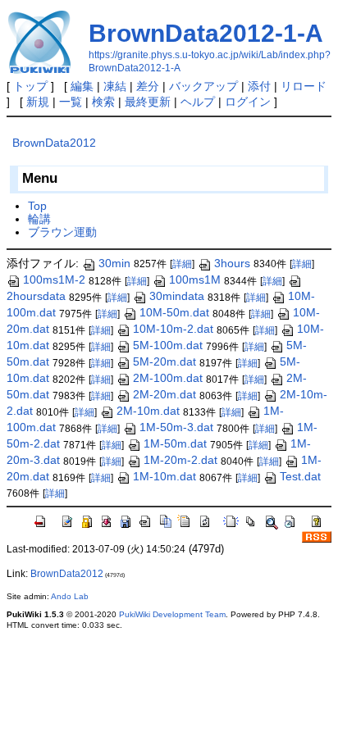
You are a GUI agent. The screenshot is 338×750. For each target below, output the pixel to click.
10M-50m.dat (174, 312)
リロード (304, 86)
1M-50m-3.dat (176, 427)
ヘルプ (197, 101)
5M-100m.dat (168, 345)
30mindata (176, 295)
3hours (232, 263)
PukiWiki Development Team (172, 614)
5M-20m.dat (164, 361)
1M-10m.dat (164, 476)
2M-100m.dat (168, 377)
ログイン (248, 101)
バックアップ (203, 86)
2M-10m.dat (148, 410)
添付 (259, 86)
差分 (147, 86)
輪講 (39, 218)
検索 (103, 101)
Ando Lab (70, 596)
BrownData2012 (54, 142)
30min (114, 263)
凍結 (114, 86)
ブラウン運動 (62, 232)
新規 (37, 101)
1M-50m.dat (175, 443)
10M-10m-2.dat (173, 328)
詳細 (182, 264)
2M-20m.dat (164, 394)
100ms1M (195, 279)
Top (37, 205)
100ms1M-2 (54, 279)
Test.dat (300, 476)
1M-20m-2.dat (180, 459)
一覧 (70, 101)
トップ (30, 86)
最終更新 (148, 101)
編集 (82, 86)
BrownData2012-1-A (206, 33)
